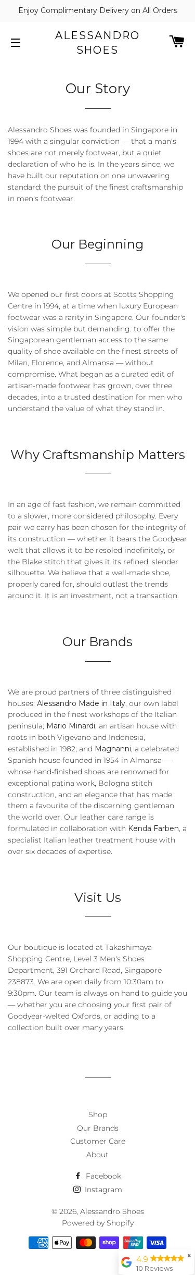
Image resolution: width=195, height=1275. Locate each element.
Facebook (102, 1176)
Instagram (102, 1189)
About (97, 1154)
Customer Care (97, 1141)
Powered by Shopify (98, 1223)
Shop (97, 1114)
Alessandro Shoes (97, 42)
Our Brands (98, 1128)
